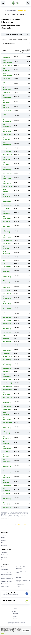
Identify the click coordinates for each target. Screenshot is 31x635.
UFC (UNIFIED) (7, 148)
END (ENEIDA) (7, 493)
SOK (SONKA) (7, 243)
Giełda (3, 537)
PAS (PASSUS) (7, 111)
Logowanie (4, 557)
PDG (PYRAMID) (7, 186)
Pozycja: (3, 39)
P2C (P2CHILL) (7, 485)
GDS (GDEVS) (7, 359)
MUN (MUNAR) (7, 409)
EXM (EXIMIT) (7, 266)
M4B (4, 335)
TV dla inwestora (20, 584)
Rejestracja (4, 560)
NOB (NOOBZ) (7, 341)
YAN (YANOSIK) (7, 240)
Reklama (15, 616)
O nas (15, 608)
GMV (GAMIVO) (7, 389)
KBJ (4, 260)
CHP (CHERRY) (7, 293)
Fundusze (3, 540)
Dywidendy (4, 545)
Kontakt (15, 618)
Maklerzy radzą (5, 583)
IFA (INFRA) (6, 353)
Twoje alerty (4, 552)
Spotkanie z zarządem (6, 581)
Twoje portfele (4, 554)
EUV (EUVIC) (6, 290)
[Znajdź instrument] (28, 3)
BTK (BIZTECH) (7, 386)
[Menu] (3, 3)
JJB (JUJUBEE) (7, 371)
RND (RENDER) (7, 173)
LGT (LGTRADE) (7, 65)
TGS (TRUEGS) (7, 151)
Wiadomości (4, 535)
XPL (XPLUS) (6, 92)
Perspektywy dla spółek (7, 572)
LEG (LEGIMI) (7, 257)
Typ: (2, 43)
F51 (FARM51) (7, 208)
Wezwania (18, 577)
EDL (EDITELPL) (7, 134)
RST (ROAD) (6, 221)
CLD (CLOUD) (7, 79)
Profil (4, 50)
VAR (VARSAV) (7, 332)
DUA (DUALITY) (7, 154)
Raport (17, 50)
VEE (4, 263)
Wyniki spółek (4, 569)
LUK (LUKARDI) (7, 205)
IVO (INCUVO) (7, 317)
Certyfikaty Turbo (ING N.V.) (23, 575)
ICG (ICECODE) (7, 320)
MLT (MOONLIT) (7, 397)
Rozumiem (26, 630)
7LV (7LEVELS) (7, 406)
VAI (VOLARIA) (7, 323)
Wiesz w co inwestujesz (7, 578)
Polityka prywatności (15, 611)
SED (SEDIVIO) (7, 507)
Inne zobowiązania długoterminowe (25, 51)
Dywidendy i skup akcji (6, 566)
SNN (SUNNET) (7, 383)
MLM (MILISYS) (7, 356)
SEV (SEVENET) (7, 422)
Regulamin (15, 613)
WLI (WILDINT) (7, 368)
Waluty (3, 542)
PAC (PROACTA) (7, 379)
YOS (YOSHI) (6, 451)
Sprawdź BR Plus (22, 10)
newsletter (18, 586)
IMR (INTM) (6, 338)
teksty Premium (5, 586)
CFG (4, 345)
